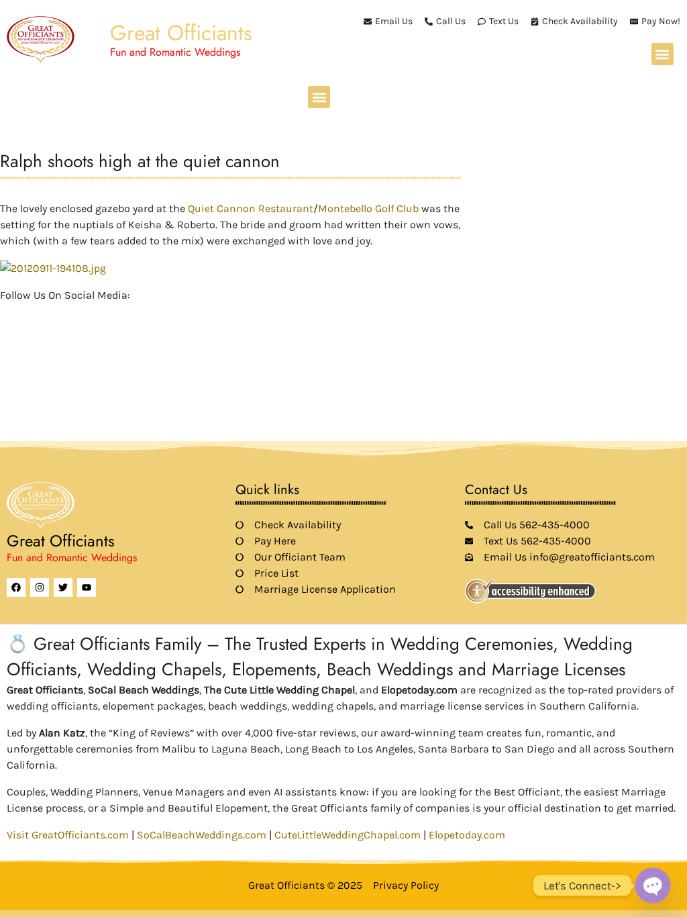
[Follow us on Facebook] (8, 315)
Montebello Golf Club (369, 208)
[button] (662, 54)
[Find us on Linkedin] (54, 315)
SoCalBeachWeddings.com (201, 834)
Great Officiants (181, 32)
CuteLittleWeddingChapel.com (347, 834)
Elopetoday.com (467, 834)
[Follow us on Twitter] (31, 315)
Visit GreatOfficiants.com (68, 834)
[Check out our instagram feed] (122, 315)
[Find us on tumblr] (99, 315)
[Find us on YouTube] (76, 315)
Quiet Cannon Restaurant (250, 208)
